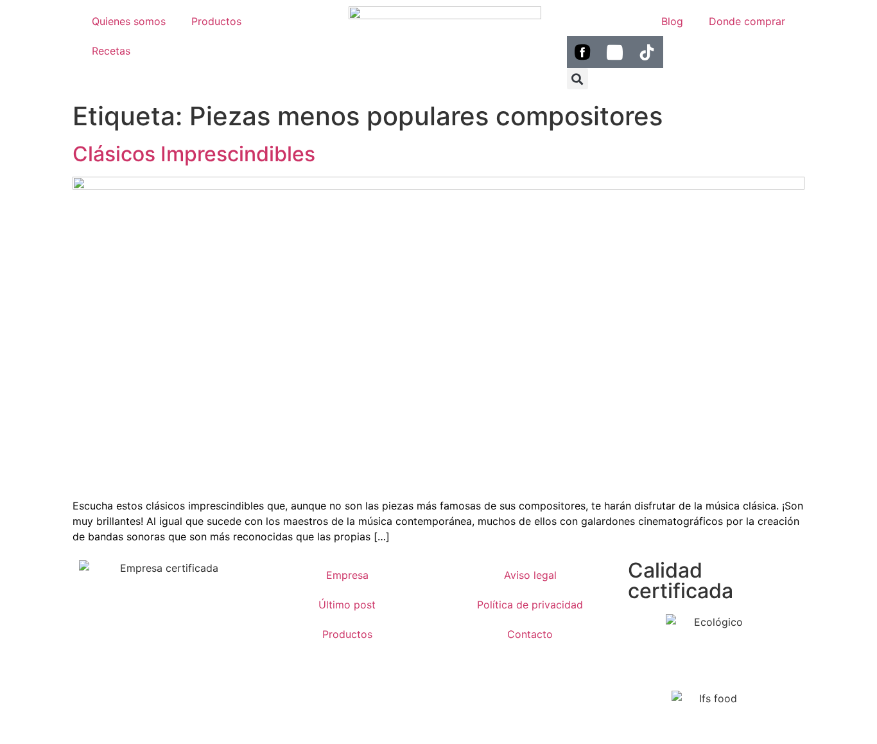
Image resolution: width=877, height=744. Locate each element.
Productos (216, 21)
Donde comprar (747, 21)
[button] (577, 78)
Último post (347, 604)
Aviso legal (530, 575)
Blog (672, 21)
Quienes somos (129, 21)
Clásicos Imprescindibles (194, 153)
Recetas (111, 50)
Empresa (347, 575)
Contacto (530, 634)
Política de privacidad (530, 604)
